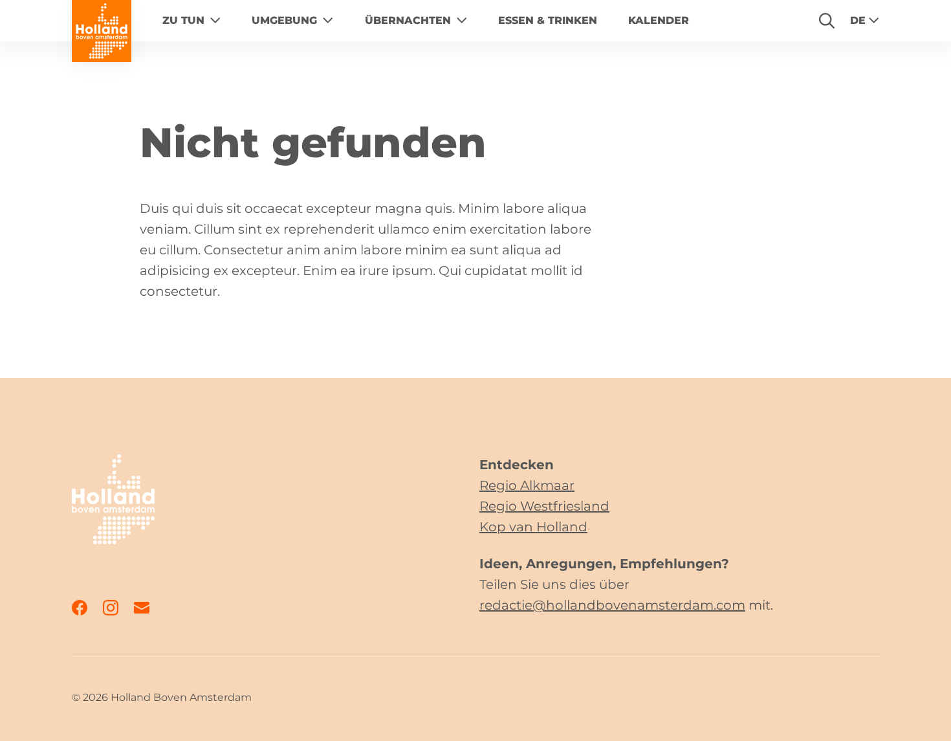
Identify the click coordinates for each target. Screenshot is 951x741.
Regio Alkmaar (526, 485)
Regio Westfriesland (544, 506)
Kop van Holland (533, 527)
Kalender (658, 20)
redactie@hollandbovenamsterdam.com (612, 605)
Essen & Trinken (547, 20)
